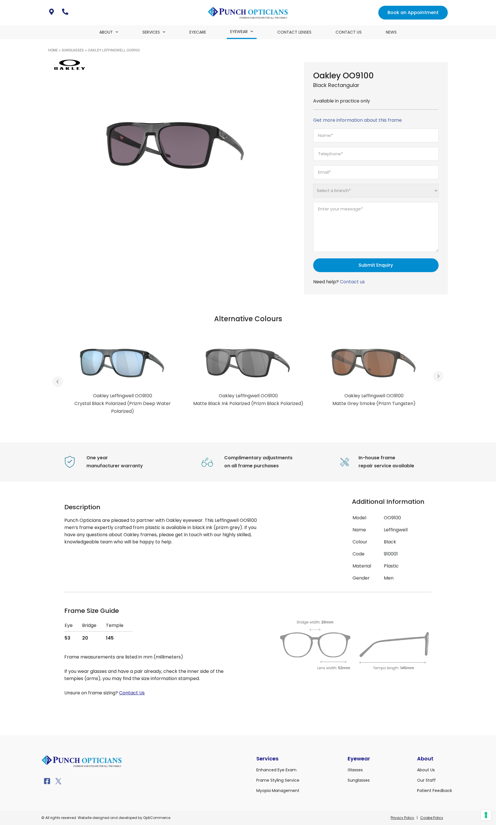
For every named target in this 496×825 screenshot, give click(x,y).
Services (151, 32)
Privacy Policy (402, 817)
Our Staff (426, 780)
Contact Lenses (294, 32)
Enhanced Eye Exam (276, 770)
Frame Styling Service (277, 780)
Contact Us (349, 32)
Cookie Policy (431, 817)
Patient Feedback (434, 790)
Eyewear (239, 31)
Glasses (355, 770)
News (391, 32)
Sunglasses (73, 50)
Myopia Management (277, 790)
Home (53, 50)
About (106, 32)
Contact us (352, 281)
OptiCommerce (156, 817)
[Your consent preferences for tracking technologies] (485, 814)
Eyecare (197, 32)
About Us (426, 770)
